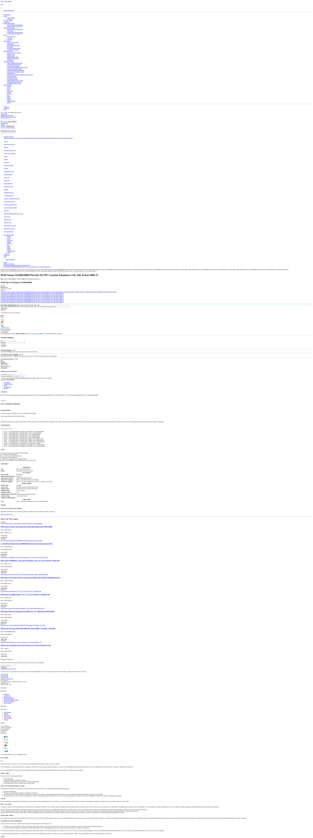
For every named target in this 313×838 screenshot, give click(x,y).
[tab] (158, 382)
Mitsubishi (10, 91)
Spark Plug (10, 60)
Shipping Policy (8, 697)
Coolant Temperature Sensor (14, 69)
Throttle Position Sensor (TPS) (15, 80)
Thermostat (10, 19)
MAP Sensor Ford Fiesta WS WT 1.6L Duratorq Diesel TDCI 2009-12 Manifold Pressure (30, 577)
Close (2, 836)
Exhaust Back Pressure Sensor (15, 32)
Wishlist (3, 124)
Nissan (9, 92)
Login (2, 123)
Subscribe (3, 667)
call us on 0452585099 (38, 333)
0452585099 (4, 114)
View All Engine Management (15, 25)
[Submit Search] (1, 134)
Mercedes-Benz (11, 101)
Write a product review (6, 514)
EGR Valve (10, 30)
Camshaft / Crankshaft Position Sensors (17, 67)
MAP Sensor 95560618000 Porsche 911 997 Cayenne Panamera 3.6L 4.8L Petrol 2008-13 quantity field (27, 306)
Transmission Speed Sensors (14, 82)
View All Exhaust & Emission (15, 29)
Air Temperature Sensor (13, 66)
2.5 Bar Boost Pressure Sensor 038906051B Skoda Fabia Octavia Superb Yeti (26, 544)
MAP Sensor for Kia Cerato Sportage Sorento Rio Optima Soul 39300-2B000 (26, 527)
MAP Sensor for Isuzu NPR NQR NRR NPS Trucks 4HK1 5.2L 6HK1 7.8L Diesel (28, 628)
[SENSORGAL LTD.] (8, 117)
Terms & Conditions (20, 378)
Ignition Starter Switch (13, 58)
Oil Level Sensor (11, 76)
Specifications (7, 387)
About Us (6, 106)
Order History (7, 712)
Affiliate (6, 719)
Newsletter (6, 715)
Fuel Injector (10, 44)
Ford (8, 89)
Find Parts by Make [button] (9, 235)
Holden (9, 86)
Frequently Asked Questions (11, 700)
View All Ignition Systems (14, 52)
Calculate (3, 345)
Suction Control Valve (13, 50)
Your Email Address (6, 376)
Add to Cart (4, 308)
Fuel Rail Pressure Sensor (13, 48)
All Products (7, 14)
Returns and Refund (9, 698)
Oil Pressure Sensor (12, 77)
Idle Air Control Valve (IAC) (14, 26)
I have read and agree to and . (19, 378)
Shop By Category (9, 136)
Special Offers (7, 716)
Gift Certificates (8, 718)
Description (7, 382)
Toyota (9, 88)
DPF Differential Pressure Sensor (15, 70)
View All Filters (11, 36)
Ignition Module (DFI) (13, 57)
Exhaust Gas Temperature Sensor (15, 71)
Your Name (4, 374)
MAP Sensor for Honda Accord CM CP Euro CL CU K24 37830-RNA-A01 (26, 645)
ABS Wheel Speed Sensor (14, 64)
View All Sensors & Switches (14, 63)
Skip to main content (6, 1)
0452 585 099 (4, 676)
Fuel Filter (9, 39)
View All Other (11, 17)
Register (6, 123)
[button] (5, 16)
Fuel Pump (10, 47)
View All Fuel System (13, 42)
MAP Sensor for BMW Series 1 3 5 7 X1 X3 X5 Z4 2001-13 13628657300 (25, 594)
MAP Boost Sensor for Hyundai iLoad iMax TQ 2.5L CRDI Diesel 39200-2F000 (27, 611)
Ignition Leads (11, 55)
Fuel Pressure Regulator (13, 45)
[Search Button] (1, 120)
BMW (8, 96)
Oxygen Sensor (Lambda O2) (14, 33)
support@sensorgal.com (7, 115)
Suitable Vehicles (8, 384)
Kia (8, 95)
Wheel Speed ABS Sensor (14, 83)
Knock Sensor (11, 73)
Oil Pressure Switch (12, 79)
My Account (4, 121)
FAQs (5, 385)
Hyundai (9, 93)
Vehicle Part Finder (9, 10)
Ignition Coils (10, 54)
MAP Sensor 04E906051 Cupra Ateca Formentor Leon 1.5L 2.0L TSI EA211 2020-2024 (30, 560)
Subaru (9, 99)
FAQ (5, 109)
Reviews (6, 388)
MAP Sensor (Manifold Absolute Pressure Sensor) (20, 74)
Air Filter (9, 38)
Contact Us (7, 108)
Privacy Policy (32, 378)
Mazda (9, 98)
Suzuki (9, 102)
